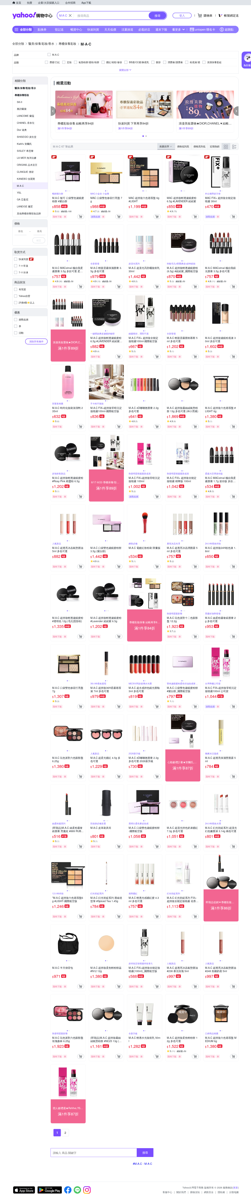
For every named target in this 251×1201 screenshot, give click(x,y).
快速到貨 (93, 29)
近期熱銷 (214, 146)
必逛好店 (144, 29)
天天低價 (110, 29)
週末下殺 (161, 29)
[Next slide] (83, 172)
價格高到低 (199, 146)
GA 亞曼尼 (22, 199)
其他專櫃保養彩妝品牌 (29, 213)
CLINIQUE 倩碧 (25, 171)
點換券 (42, 29)
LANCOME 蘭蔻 (25, 116)
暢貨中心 (76, 29)
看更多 (176, 29)
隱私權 (221, 1192)
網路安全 (209, 1192)
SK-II (19, 102)
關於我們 (181, 1192)
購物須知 (195, 1192)
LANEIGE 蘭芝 (25, 206)
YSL (19, 192)
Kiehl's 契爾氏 (24, 143)
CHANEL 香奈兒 (25, 123)
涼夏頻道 (127, 29)
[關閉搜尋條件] (70, 15)
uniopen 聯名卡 (205, 29)
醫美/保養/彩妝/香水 (25, 88)
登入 (182, 15)
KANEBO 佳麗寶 (26, 178)
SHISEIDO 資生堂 (26, 136)
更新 (235, 1187)
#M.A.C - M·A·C (142, 1163)
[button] (53, 111)
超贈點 (229, 29)
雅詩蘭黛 (21, 109)
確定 (38, 240)
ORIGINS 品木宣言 (27, 164)
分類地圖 (234, 1192)
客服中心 (167, 1192)
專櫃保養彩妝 (22, 95)
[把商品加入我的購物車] (80, 216)
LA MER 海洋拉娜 (26, 157)
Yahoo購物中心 (32, 15)
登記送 (59, 29)
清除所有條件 (36, 341)
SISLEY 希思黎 (25, 150)
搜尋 (145, 1152)
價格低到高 (183, 146)
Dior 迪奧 (22, 130)
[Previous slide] (53, 172)
